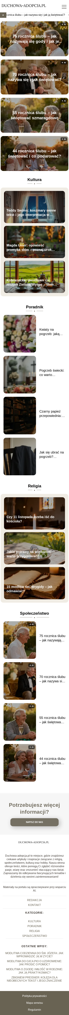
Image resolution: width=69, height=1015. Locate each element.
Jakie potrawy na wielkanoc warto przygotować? (29, 554)
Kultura (34, 179)
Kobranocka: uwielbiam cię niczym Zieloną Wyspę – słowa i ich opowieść (32, 282)
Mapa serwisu (34, 1002)
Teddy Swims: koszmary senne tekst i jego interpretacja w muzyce (31, 213)
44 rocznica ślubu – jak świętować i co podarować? (34, 153)
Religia (34, 486)
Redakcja (34, 900)
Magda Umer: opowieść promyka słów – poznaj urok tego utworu (29, 247)
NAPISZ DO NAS (34, 822)
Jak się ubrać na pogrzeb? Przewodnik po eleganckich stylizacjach (51, 454)
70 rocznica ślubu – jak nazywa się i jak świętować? (34, 77)
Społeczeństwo (34, 613)
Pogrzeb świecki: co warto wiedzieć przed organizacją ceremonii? (51, 373)
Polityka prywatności (34, 996)
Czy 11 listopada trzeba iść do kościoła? (30, 519)
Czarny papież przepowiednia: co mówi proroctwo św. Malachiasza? (50, 414)
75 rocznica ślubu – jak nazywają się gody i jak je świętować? (34, 39)
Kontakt (34, 905)
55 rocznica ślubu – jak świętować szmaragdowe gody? (34, 115)
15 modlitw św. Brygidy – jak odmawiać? (29, 589)
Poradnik (34, 307)
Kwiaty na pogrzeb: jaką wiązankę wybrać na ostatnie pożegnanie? (52, 332)
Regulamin (34, 1009)
